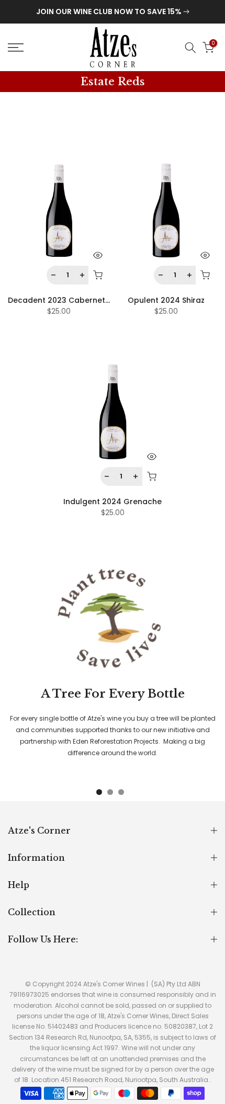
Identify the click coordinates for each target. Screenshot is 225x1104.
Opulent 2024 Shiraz (166, 300)
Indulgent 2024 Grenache (112, 501)
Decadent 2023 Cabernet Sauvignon (77, 300)
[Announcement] (112, 12)
